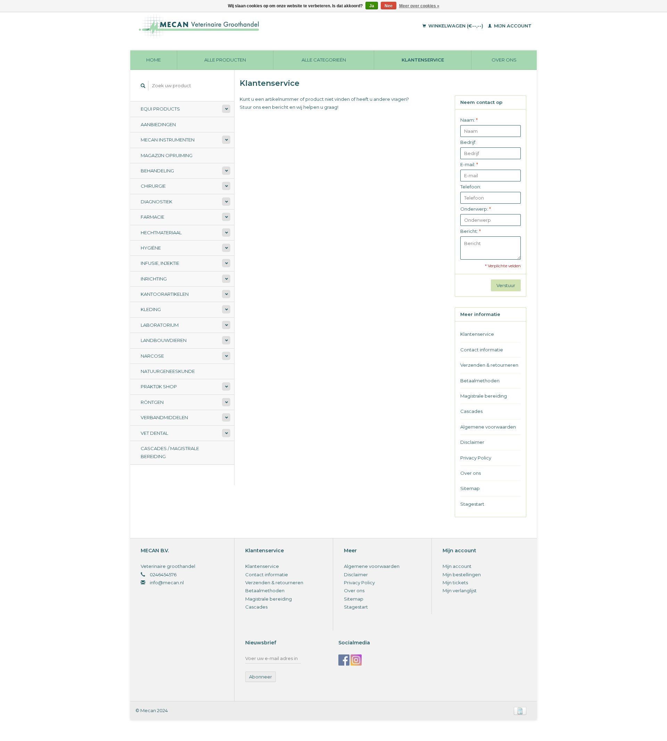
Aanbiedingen (158, 124)
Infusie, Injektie (160, 263)
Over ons (504, 60)
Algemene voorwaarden (488, 427)
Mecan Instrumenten (168, 139)
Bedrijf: (468, 142)
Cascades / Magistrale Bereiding (170, 452)
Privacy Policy (475, 458)
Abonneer (260, 676)
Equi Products (160, 109)
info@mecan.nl (167, 582)
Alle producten (225, 60)
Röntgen (152, 402)
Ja (371, 5)
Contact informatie (481, 349)
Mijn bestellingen (462, 574)
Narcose (152, 356)
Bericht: (470, 231)
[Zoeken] (143, 86)
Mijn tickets (455, 582)
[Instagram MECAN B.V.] (356, 660)
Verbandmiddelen (164, 417)
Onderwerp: (475, 209)
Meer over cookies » (419, 5)
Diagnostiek (156, 201)
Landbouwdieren (164, 340)
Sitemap (470, 488)
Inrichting (154, 279)
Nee (389, 5)
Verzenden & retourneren (489, 365)
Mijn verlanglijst (460, 590)
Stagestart (472, 504)
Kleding (151, 309)
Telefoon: (470, 186)
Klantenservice (423, 60)
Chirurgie (153, 186)
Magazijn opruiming (166, 155)
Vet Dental (154, 433)
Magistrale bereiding (483, 396)
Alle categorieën (324, 60)
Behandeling (157, 170)
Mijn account (512, 25)
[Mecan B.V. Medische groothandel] (246, 26)
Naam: (469, 120)
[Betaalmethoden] (520, 710)
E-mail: (469, 164)
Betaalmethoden (480, 380)
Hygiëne (151, 248)
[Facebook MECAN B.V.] (343, 660)
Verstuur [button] (505, 285)
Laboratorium (160, 325)
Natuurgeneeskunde (168, 371)
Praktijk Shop (159, 386)
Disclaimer (472, 442)
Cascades (471, 411)
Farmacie (152, 217)
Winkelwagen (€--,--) (456, 25)
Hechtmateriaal (161, 232)
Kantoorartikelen (165, 294)
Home (153, 60)
